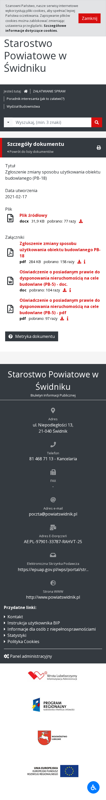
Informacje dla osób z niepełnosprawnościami (51, 629)
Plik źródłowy (33, 215)
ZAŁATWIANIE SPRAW (49, 91)
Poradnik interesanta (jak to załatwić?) (35, 98)
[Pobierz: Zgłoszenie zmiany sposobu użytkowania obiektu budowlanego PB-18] (79, 261)
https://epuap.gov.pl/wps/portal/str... (53, 569)
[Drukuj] (99, 148)
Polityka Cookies (23, 641)
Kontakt (15, 617)
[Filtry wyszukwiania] (8, 122)
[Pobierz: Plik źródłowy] (81, 221)
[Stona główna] (26, 91)
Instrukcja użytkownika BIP (33, 623)
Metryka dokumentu (35, 336)
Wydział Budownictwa (23, 106)
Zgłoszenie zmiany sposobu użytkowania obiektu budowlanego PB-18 (60, 250)
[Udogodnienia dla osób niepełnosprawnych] (93, 787)
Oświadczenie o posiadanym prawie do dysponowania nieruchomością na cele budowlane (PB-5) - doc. (60, 278)
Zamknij (89, 18)
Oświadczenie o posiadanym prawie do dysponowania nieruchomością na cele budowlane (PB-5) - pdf (60, 306)
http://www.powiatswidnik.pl (53, 597)
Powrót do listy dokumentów (32, 151)
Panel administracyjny (31, 656)
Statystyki (16, 635)
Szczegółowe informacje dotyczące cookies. (35, 28)
